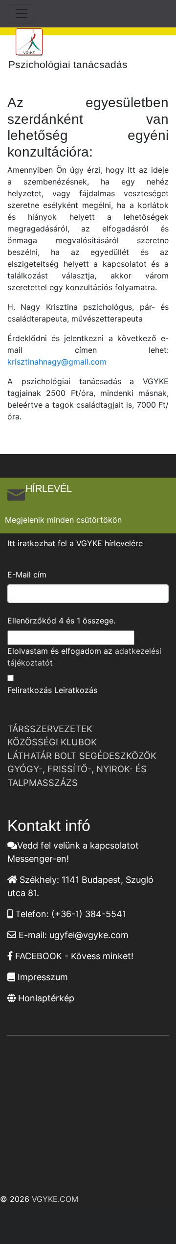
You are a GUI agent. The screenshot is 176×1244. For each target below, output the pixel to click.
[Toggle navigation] (21, 13)
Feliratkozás (29, 690)
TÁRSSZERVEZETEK (49, 728)
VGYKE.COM (55, 1199)
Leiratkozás (75, 690)
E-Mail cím (26, 574)
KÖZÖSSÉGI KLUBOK (52, 742)
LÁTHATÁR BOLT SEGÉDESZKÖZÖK (81, 755)
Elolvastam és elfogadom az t (84, 657)
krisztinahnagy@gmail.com (57, 362)
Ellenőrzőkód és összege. (61, 620)
